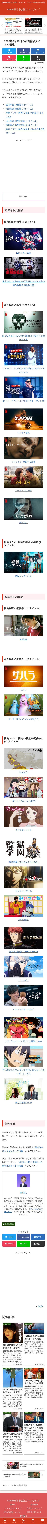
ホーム (13, 1504)
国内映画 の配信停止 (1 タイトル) (21, 120)
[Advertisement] (23, 165)
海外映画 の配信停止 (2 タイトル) (21, 124)
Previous (2, 25)
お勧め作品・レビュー (13, 1512)
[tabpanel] (13, 25)
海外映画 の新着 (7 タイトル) (19, 108)
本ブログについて (34, 1512)
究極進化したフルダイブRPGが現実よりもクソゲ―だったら (23, 1071)
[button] (42, 735)
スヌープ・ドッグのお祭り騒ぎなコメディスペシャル (23, 370)
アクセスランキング (13, 1508)
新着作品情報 (9, 1224)
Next (45, 25)
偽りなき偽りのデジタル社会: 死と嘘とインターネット (23, 337)
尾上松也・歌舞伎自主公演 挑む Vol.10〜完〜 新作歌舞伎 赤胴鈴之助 (23, 283)
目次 (21, 196)
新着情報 (34, 1504)
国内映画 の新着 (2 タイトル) (19, 104)
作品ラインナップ (34, 1508)
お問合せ (23, 1515)
